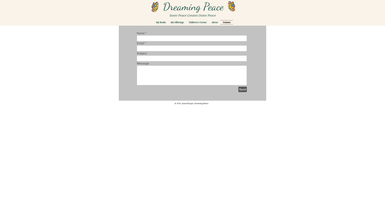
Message (143, 63)
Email (140, 43)
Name (141, 33)
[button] (161, 22)
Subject (142, 53)
